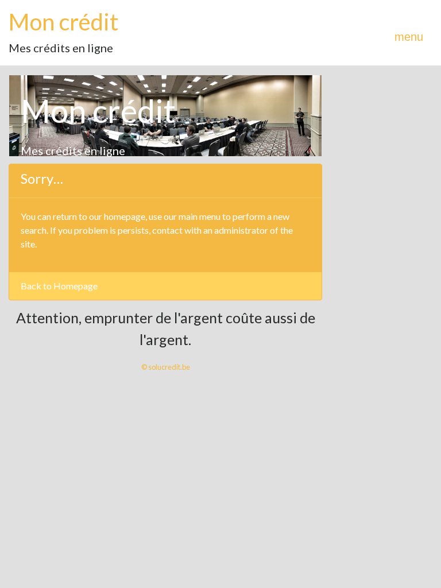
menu (408, 36)
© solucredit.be (165, 367)
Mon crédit (63, 22)
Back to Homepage (59, 285)
